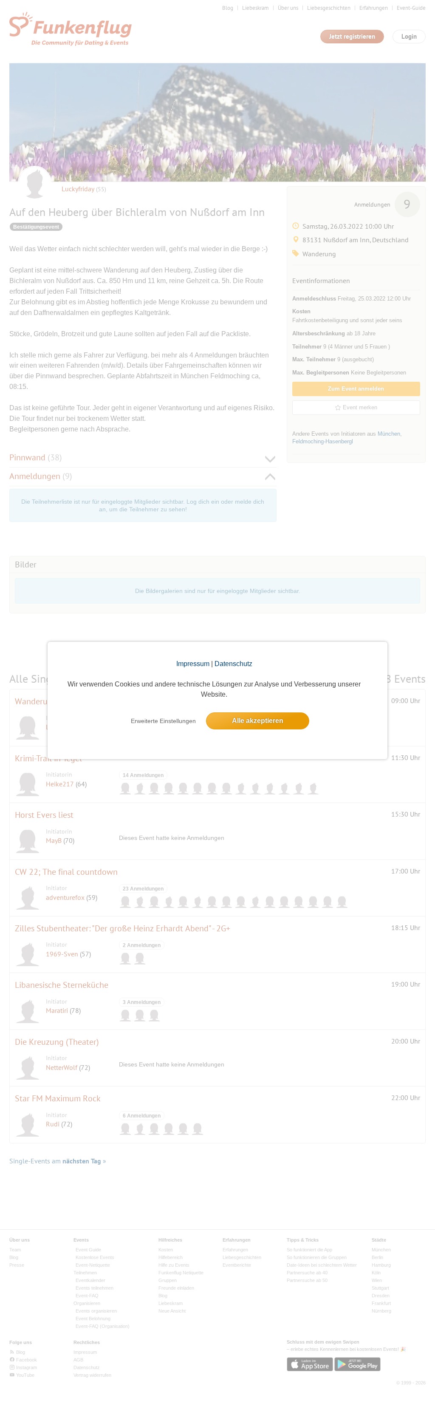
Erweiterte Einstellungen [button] (163, 721)
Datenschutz (233, 663)
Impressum (192, 663)
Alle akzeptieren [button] (257, 720)
